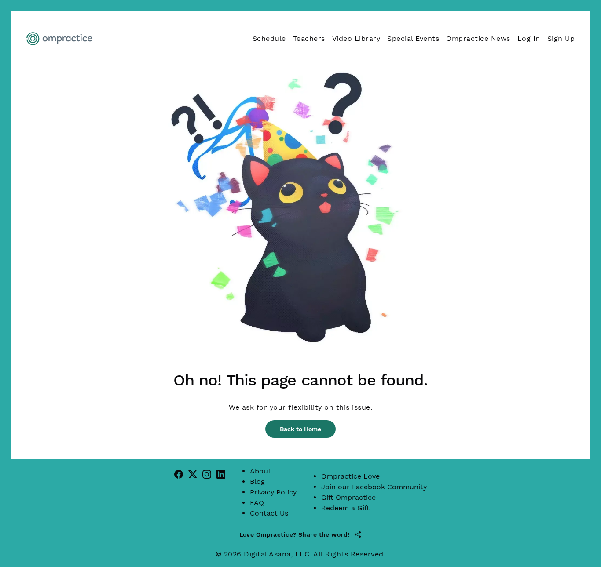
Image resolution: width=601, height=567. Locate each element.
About (260, 471)
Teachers (309, 38)
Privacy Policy (273, 492)
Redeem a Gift (345, 508)
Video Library (356, 38)
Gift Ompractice (348, 497)
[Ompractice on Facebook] (178, 474)
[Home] (60, 38)
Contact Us (269, 513)
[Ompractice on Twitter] (192, 474)
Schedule (269, 38)
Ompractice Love (350, 476)
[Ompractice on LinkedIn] (220, 474)
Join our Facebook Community (374, 487)
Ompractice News (478, 38)
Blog (257, 481)
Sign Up (561, 38)
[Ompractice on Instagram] (206, 474)
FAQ (257, 502)
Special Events (413, 38)
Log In (528, 38)
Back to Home (300, 429)
